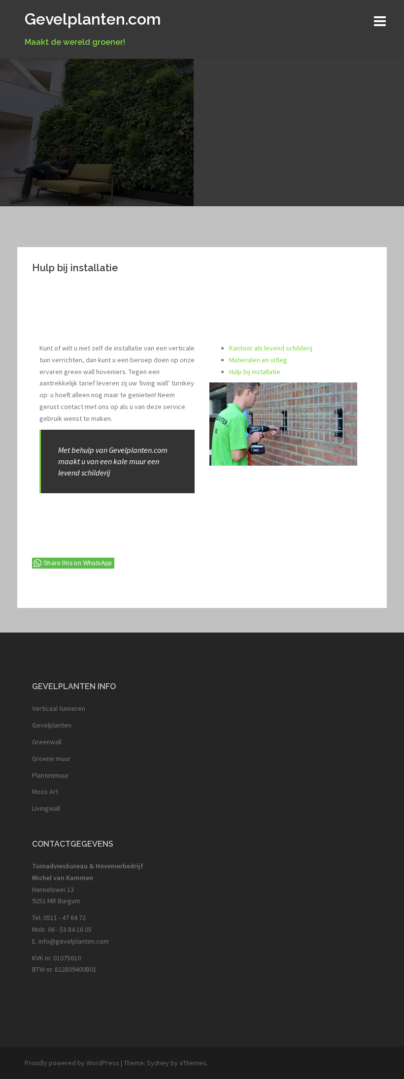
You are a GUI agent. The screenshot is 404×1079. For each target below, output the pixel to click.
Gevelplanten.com (93, 19)
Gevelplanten (51, 725)
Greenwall (47, 741)
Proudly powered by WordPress (72, 1062)
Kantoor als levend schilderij (270, 348)
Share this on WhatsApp (77, 563)
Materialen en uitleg (258, 359)
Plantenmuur (50, 775)
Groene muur (51, 758)
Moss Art (45, 791)
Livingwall (46, 808)
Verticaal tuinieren (58, 708)
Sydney (158, 1062)
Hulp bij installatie (254, 371)
